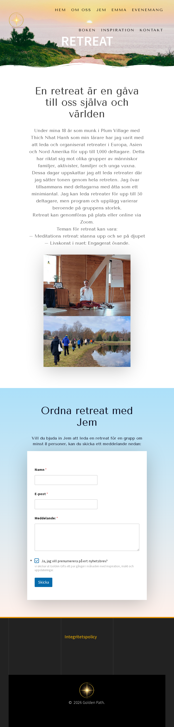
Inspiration (118, 30)
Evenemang (147, 10)
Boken (87, 30)
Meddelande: (46, 518)
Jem (101, 10)
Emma (119, 10)
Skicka (43, 582)
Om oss (81, 10)
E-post (41, 494)
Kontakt (151, 30)
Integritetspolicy (81, 636)
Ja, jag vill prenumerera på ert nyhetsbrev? (74, 561)
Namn (41, 469)
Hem (60, 10)
